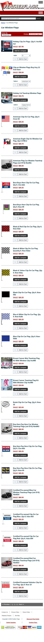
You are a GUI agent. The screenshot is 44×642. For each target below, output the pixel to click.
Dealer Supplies (11, 622)
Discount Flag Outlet (33, 619)
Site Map (17, 615)
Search (38, 18)
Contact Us (5, 612)
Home (3, 23)
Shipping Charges (6, 615)
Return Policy (26, 612)
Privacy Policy (15, 612)
